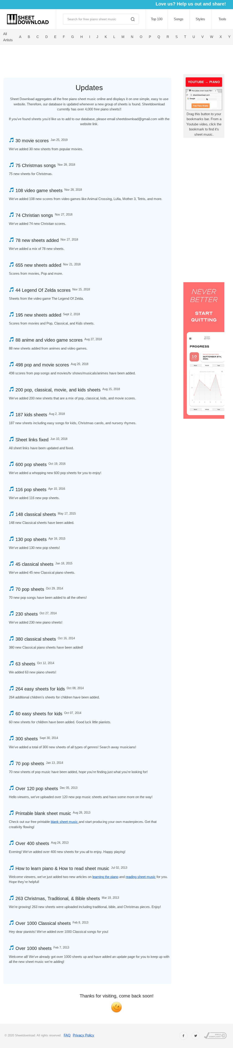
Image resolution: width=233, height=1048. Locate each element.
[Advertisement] (97, 58)
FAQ (67, 1035)
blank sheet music (65, 822)
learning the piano (105, 877)
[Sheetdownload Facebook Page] (183, 1036)
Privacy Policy (83, 1035)
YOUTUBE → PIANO (204, 82)
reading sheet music (141, 877)
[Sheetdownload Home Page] (28, 19)
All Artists (8, 37)
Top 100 (156, 19)
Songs (178, 19)
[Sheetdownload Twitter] (196, 1036)
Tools (222, 19)
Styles (200, 19)
